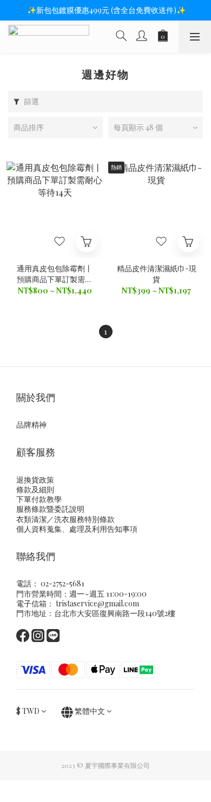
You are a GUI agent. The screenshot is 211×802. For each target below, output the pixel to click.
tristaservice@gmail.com (97, 603)
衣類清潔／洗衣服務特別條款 (65, 519)
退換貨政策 (35, 479)
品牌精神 (31, 424)
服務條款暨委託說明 (50, 509)
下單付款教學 (39, 499)
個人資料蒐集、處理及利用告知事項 (76, 529)
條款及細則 (35, 489)
